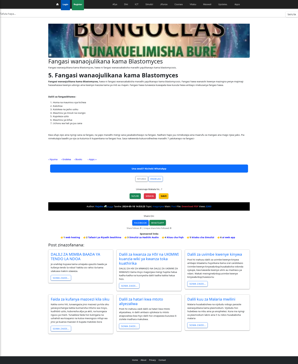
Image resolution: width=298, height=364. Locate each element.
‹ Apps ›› (92, 159)
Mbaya (150, 195)
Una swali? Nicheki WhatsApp (149, 168)
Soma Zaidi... (61, 277)
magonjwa (158, 206)
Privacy (152, 360)
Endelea (155, 178)
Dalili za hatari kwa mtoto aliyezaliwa (141, 301)
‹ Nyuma (52, 159)
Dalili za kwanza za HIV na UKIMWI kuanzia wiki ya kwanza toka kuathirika (149, 259)
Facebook (140, 222)
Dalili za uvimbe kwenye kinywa (214, 254)
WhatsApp (157, 222)
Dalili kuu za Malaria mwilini (211, 299)
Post (173, 206)
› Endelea (66, 159)
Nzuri (135, 195)
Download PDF (190, 206)
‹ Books (78, 159)
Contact (162, 360)
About (143, 360)
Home (135, 360)
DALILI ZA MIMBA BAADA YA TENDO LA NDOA (75, 256)
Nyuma (141, 178)
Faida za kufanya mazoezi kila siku (80, 299)
